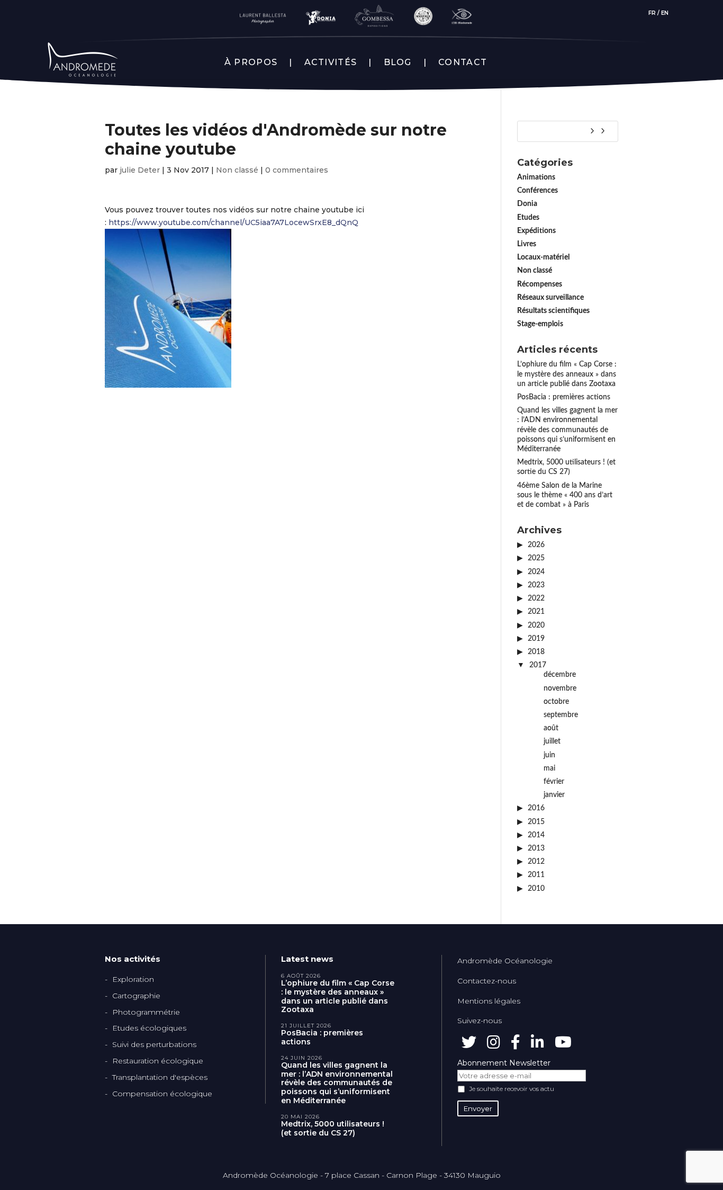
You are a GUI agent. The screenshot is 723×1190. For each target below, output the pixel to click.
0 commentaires (296, 170)
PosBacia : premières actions (563, 397)
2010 (536, 888)
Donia (527, 204)
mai (549, 768)
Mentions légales (488, 1001)
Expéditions (536, 231)
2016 (536, 808)
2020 (536, 625)
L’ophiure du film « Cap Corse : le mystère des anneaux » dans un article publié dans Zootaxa (567, 374)
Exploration (133, 979)
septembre (561, 715)
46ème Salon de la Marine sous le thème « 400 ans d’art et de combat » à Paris (564, 495)
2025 (536, 558)
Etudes (528, 217)
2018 (536, 652)
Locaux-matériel (543, 257)
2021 (536, 611)
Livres (526, 244)
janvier (554, 795)
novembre (560, 688)
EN (664, 13)
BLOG (398, 62)
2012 (536, 861)
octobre (556, 701)
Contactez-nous (486, 981)
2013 (536, 848)
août (551, 728)
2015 (536, 822)
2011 (536, 875)
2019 (536, 638)
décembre (560, 674)
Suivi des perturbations (154, 1044)
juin (549, 755)
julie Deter (140, 170)
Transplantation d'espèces (159, 1077)
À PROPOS (250, 62)
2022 (536, 598)
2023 (536, 585)
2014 (536, 835)
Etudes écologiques (149, 1028)
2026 (536, 545)
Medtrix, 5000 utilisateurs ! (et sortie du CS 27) (332, 1129)
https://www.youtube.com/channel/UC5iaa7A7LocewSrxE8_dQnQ (233, 222)
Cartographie (136, 995)
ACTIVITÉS (330, 62)
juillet (552, 741)
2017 (537, 665)
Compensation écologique (162, 1093)
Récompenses (539, 284)
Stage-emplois (540, 324)
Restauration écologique (157, 1061)
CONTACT (462, 62)
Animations (536, 177)
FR (652, 13)
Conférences (537, 190)
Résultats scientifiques (553, 311)
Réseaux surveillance (550, 297)
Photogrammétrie (146, 1012)
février (554, 781)
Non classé (237, 170)
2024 (536, 572)
